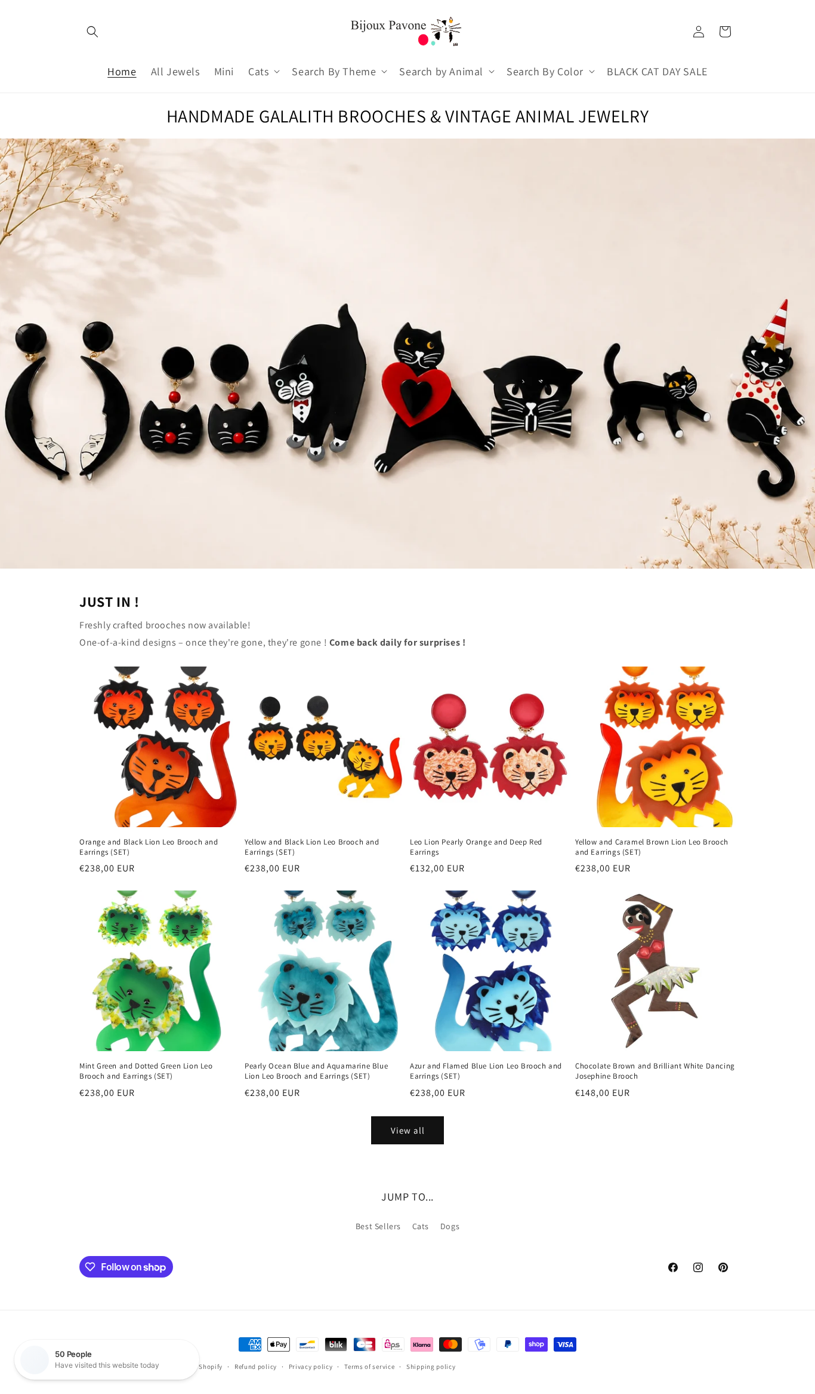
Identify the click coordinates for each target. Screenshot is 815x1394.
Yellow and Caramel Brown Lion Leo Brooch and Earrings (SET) (651, 847)
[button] (92, 32)
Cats (420, 1226)
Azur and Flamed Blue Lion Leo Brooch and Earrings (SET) (486, 1071)
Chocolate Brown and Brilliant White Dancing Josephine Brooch (655, 1071)
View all (408, 1130)
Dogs (449, 1226)
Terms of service (369, 1366)
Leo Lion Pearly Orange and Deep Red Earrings (476, 847)
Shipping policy (431, 1366)
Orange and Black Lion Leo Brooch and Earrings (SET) (148, 847)
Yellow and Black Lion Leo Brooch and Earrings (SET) (312, 847)
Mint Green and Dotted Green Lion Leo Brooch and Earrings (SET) (146, 1071)
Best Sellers (378, 1226)
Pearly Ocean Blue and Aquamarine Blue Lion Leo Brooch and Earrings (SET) (316, 1071)
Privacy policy (311, 1366)
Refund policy (255, 1366)
